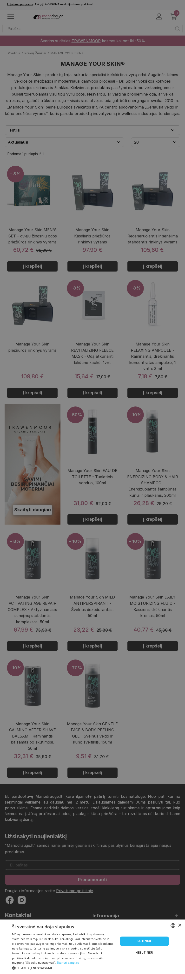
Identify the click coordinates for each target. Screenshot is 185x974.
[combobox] (173, 925)
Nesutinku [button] (144, 952)
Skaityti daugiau (68, 963)
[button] (63, 967)
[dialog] (92, 947)
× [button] (179, 925)
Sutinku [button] (144, 941)
